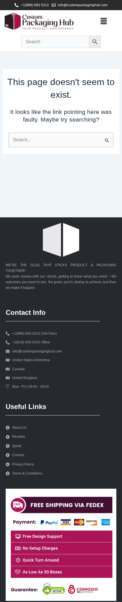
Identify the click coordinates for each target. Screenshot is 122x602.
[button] (103, 21)
